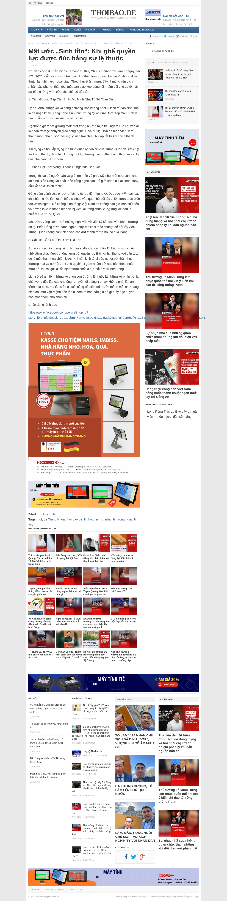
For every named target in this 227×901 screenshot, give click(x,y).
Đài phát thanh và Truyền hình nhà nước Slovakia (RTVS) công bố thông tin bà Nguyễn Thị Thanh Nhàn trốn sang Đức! (91, 732)
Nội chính (58, 43)
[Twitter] (135, 858)
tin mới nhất (103, 519)
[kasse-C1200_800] (84, 478)
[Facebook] (128, 858)
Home (31, 43)
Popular (163, 63)
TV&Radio (106, 30)
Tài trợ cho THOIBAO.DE (141, 30)
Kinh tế (66, 30)
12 (50, 43)
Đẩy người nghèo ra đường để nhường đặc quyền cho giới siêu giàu (97, 767)
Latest (152, 63)
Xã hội (77, 30)
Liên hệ (120, 30)
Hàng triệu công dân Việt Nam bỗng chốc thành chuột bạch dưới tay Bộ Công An (171, 393)
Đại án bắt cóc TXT (176, 16)
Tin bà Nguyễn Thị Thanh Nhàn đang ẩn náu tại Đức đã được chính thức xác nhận (91, 710)
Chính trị (52, 30)
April (44, 43)
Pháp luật (91, 30)
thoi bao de (74, 519)
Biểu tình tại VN (53, 16)
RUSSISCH (64, 36)
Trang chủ (37, 30)
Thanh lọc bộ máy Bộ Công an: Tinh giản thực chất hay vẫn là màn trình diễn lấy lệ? (91, 787)
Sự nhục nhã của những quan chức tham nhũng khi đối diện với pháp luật (171, 337)
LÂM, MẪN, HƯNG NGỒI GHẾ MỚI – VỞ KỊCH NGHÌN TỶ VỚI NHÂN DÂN (135, 836)
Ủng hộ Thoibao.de (92, 751)
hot (40, 519)
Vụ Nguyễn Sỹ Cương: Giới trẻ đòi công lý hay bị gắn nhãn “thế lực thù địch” (48, 708)
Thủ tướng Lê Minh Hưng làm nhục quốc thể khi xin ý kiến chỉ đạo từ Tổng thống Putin (169, 281)
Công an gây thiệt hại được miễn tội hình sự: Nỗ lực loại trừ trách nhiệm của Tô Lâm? (91, 851)
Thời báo (39, 897)
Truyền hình (124, 699)
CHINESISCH (80, 36)
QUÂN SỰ (84, 890)
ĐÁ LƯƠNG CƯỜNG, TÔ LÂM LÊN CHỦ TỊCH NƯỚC (133, 790)
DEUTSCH (50, 36)
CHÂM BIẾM (153, 172)
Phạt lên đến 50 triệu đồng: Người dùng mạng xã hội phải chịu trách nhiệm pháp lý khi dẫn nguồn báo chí (171, 223)
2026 (38, 43)
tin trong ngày (122, 519)
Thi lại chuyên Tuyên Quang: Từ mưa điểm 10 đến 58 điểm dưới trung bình (46, 743)
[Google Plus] (144, 858)
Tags (185, 63)
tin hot (88, 519)
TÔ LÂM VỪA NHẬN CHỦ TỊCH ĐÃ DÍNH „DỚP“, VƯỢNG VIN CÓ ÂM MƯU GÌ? (134, 741)
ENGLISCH (36, 36)
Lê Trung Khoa (54, 519)
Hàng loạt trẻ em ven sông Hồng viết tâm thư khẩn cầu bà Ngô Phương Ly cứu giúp (92, 808)
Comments (175, 63)
